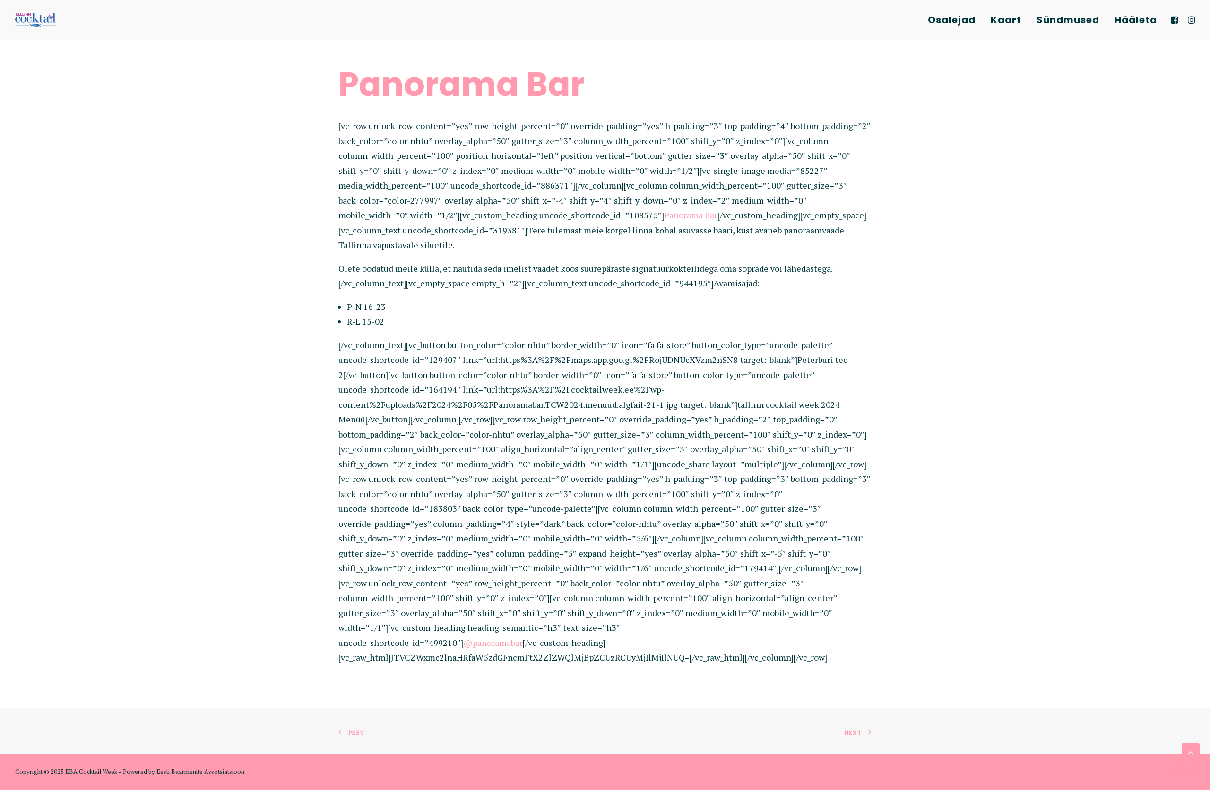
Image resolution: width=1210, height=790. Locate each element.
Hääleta (1136, 19)
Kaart (1006, 19)
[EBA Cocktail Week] (35, 20)
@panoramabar (493, 642)
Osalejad (952, 19)
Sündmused (1068, 19)
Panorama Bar (690, 215)
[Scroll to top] (1191, 751)
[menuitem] (951, 20)
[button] (1175, 20)
